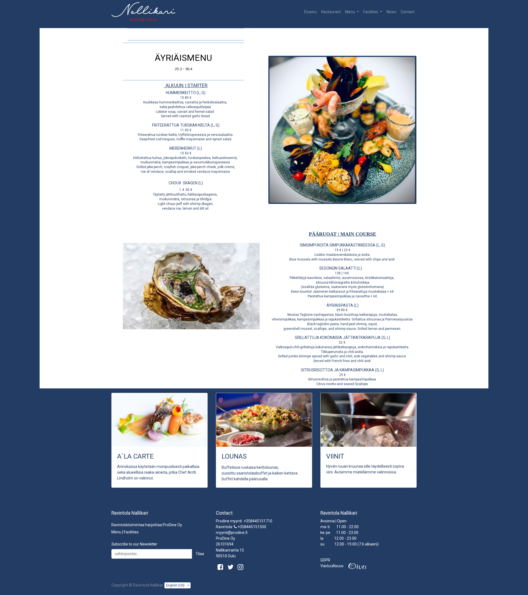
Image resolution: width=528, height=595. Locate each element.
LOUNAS (234, 456)
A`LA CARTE (135, 456)
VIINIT (335, 456)
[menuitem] (310, 12)
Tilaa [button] (200, 554)
